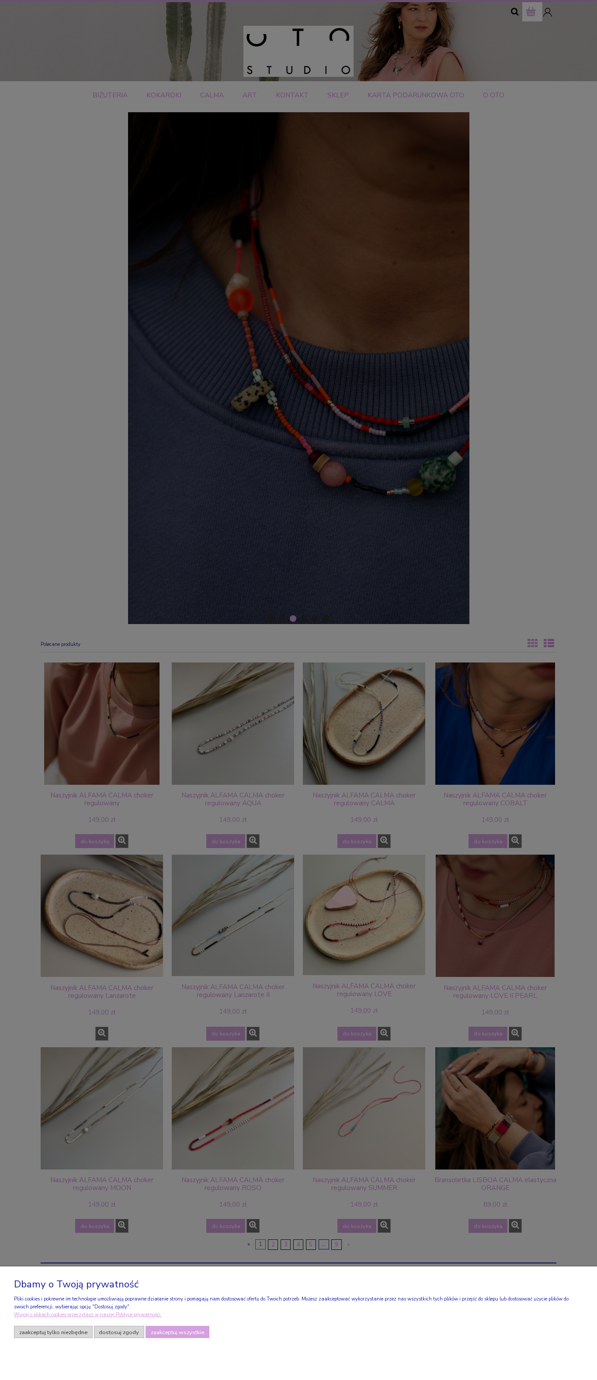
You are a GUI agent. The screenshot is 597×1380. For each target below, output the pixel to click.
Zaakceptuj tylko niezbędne (53, 1332)
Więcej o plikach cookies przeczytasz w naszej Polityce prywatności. (88, 1314)
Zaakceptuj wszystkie (177, 1332)
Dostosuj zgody (119, 1332)
